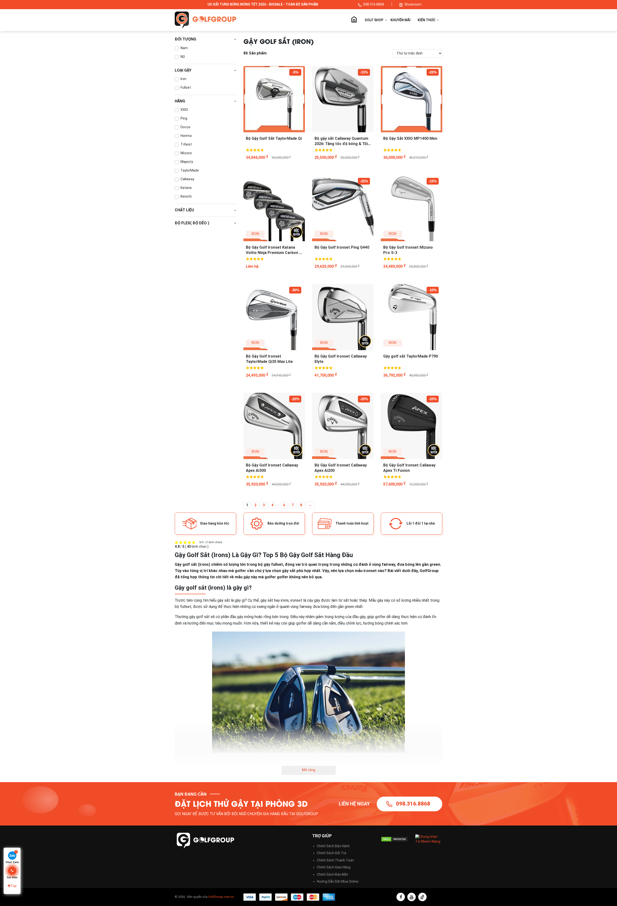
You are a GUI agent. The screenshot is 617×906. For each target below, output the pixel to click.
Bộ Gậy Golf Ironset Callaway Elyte (341, 359)
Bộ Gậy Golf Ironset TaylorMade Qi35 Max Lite (269, 359)
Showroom (412, 4)
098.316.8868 (413, 804)
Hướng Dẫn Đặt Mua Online (337, 881)
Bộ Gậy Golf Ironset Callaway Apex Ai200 (341, 468)
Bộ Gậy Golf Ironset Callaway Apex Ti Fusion (409, 468)
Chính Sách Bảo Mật (332, 874)
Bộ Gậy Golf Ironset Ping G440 (342, 247)
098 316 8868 (374, 4)
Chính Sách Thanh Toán (335, 860)
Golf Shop (374, 20)
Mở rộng (308, 770)
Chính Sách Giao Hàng (333, 867)
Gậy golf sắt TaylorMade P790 (410, 356)
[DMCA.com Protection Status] (394, 839)
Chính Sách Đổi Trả (331, 853)
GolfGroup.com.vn (221, 897)
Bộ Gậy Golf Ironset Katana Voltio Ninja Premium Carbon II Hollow (273, 250)
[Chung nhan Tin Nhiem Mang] (429, 839)
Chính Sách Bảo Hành (333, 846)
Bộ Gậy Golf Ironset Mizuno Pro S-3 (408, 250)
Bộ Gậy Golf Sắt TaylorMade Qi (274, 138)
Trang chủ (353, 20)
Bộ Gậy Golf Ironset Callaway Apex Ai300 (272, 468)
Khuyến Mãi (400, 20)
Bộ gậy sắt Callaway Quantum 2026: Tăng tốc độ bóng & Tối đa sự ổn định (341, 141)
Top (14, 886)
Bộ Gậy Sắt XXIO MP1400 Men (410, 138)
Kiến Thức (427, 20)
